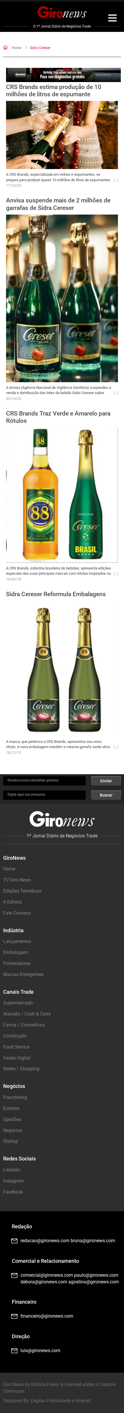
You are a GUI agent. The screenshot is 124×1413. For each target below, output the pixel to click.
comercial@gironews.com (46, 1275)
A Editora (12, 902)
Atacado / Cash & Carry (27, 1014)
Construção (15, 1036)
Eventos (11, 1108)
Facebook (13, 1192)
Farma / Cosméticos (24, 1025)
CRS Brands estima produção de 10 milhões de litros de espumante (53, 91)
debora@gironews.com (43, 1282)
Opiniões (12, 1119)
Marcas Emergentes (23, 974)
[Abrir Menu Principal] (112, 18)
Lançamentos (17, 941)
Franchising (15, 1097)
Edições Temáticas (22, 891)
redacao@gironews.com (44, 1240)
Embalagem (15, 952)
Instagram (13, 1181)
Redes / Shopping (21, 1068)
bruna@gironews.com (93, 1240)
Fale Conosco (17, 913)
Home (16, 48)
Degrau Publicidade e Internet (61, 1400)
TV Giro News (17, 880)
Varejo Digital (17, 1058)
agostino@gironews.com (93, 1282)
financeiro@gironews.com (46, 1316)
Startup (10, 1141)
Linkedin (11, 1170)
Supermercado (18, 1003)
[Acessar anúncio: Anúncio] (63, 75)
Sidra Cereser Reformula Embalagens (56, 594)
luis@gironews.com (40, 1350)
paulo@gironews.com (96, 1275)
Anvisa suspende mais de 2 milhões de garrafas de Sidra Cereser (58, 204)
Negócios (12, 1130)
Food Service (16, 1047)
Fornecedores (17, 963)
